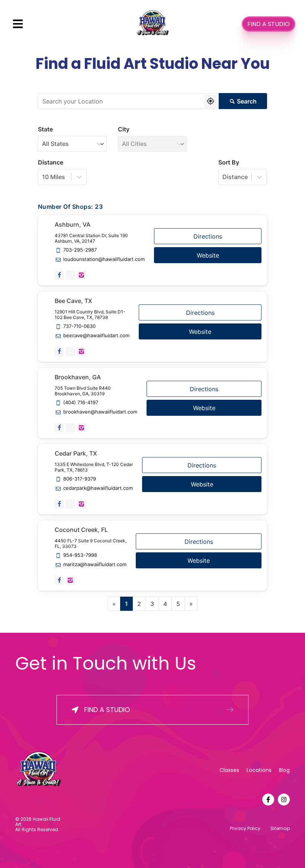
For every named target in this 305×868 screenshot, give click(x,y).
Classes (229, 770)
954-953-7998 (80, 555)
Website (208, 255)
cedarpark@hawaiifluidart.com (98, 488)
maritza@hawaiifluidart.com (94, 564)
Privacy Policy (245, 828)
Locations (259, 770)
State (45, 129)
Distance (50, 162)
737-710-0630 (79, 326)
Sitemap (280, 828)
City (123, 129)
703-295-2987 (80, 250)
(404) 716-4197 (80, 402)
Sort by (228, 162)
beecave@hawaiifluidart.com (96, 335)
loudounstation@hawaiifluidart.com (104, 259)
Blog (284, 770)
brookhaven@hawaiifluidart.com (100, 412)
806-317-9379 (79, 479)
